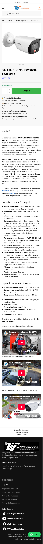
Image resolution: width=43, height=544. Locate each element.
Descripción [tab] (6, 131)
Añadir (27, 91)
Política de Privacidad (10, 496)
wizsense (25, 432)
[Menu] (5, 8)
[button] (39, 7)
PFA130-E (5, 191)
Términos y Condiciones (11, 492)
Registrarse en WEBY (10, 489)
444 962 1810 (25, 2)
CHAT (36, 534)
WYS (3, 21)
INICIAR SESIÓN (8, 480)
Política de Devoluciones (11, 503)
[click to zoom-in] (21, 43)
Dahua (24, 434)
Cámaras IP (32, 21)
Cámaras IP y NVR (20, 21)
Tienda (9, 21)
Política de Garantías (10, 499)
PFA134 (12, 193)
